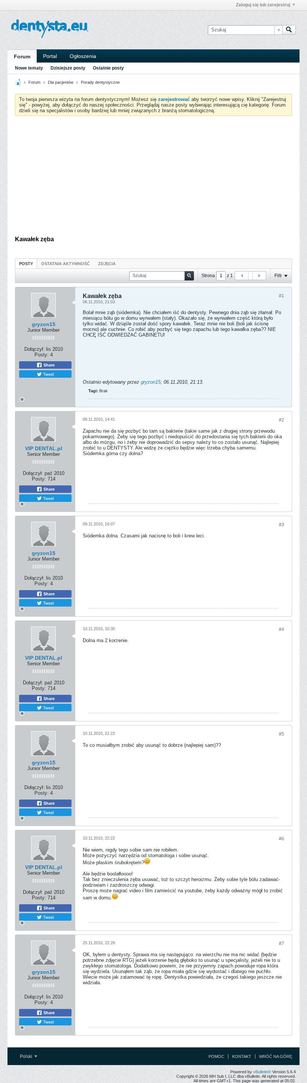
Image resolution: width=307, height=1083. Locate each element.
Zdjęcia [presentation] (107, 263)
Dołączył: (34, 349)
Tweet (48, 374)
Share (48, 365)
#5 (281, 734)
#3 (281, 524)
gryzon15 (43, 324)
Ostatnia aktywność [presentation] (65, 263)
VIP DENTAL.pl (43, 448)
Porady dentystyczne (100, 82)
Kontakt (241, 1056)
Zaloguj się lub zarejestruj (263, 4)
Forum (22, 56)
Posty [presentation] (26, 263)
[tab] (26, 263)
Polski (26, 1056)
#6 (281, 838)
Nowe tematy (29, 68)
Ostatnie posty (108, 68)
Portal (50, 56)
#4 (281, 629)
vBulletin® (262, 1072)
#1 (281, 295)
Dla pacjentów (60, 82)
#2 (281, 420)
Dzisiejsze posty (68, 68)
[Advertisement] (153, 177)
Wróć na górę (275, 1056)
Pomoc (216, 1056)
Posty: (41, 355)
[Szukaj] (289, 30)
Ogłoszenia (83, 56)
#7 (281, 943)
